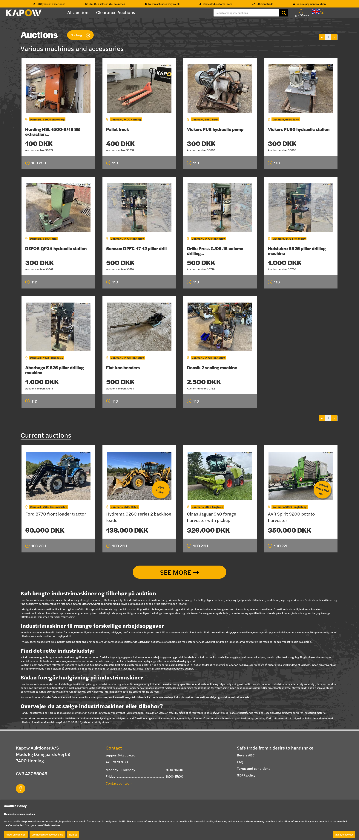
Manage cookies (344, 834)
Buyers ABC (246, 755)
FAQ (240, 761)
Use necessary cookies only (47, 834)
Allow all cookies (16, 834)
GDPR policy (246, 775)
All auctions (78, 12)
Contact (114, 747)
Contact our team (119, 783)
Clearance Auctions (115, 12)
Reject (73, 834)
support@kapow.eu (121, 755)
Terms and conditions (253, 768)
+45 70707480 (117, 761)
